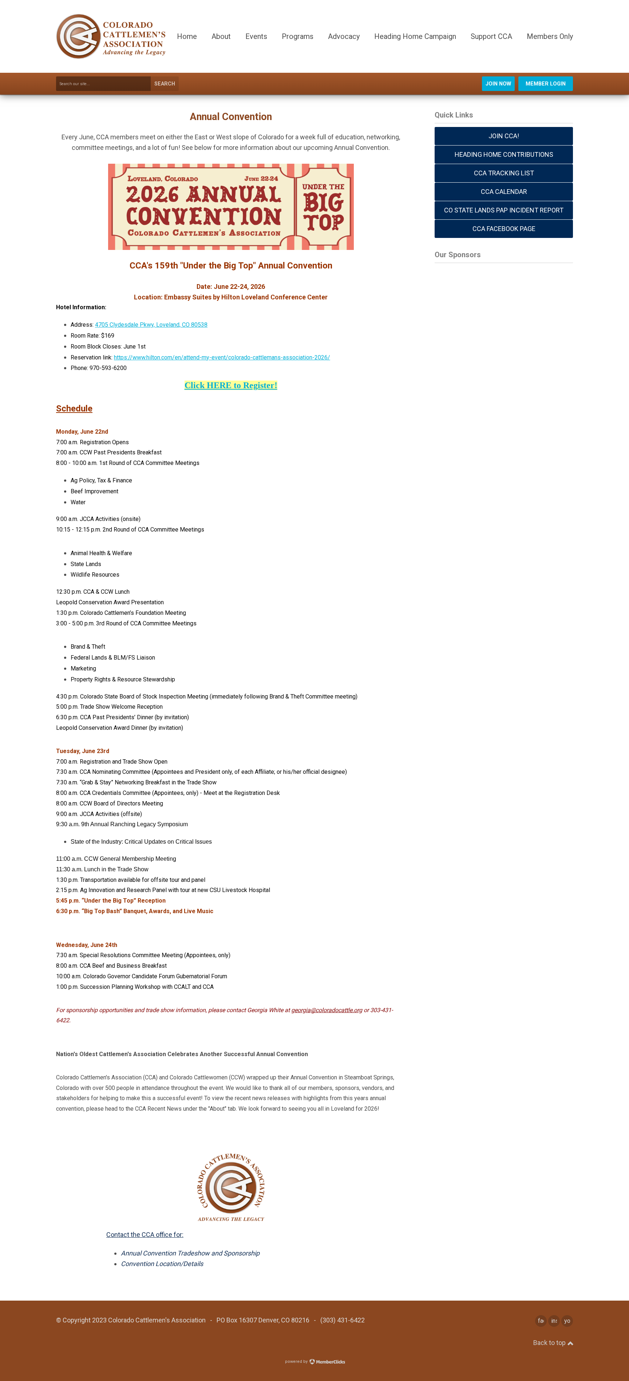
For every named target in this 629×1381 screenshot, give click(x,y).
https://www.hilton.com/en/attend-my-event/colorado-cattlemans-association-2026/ (222, 357)
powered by (297, 1361)
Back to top (550, 1342)
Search (164, 84)
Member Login (546, 84)
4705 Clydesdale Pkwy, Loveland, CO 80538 (151, 324)
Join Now (498, 84)
